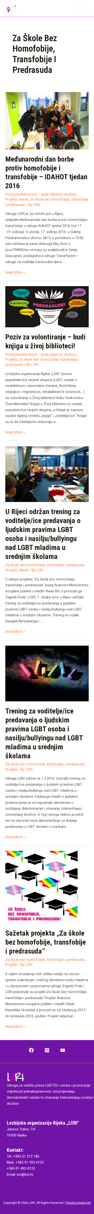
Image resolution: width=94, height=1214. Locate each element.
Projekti (11, 199)
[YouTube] (62, 1050)
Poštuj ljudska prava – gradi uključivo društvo (40, 194)
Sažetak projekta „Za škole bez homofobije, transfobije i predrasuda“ (45, 942)
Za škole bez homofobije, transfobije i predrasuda (44, 565)
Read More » (15, 272)
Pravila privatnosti (78, 1203)
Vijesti (23, 199)
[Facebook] (31, 1050)
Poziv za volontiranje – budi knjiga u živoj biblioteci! (45, 341)
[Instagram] (47, 1050)
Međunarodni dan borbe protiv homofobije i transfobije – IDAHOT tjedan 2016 (46, 172)
